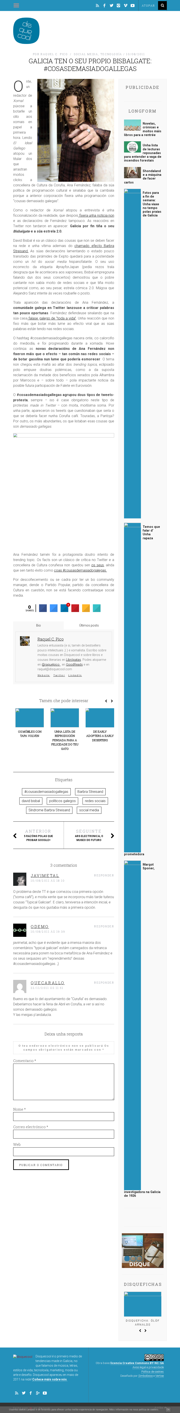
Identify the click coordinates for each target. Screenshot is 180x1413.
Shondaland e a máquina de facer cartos (142, 176)
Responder (104, 875)
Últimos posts (89, 625)
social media (89, 810)
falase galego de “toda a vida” (51, 318)
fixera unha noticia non (96, 215)
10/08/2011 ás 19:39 (48, 931)
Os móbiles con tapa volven (29, 734)
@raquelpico (51, 665)
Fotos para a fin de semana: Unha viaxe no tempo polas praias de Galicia (152, 204)
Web (17, 1144)
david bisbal (31, 801)
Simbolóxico (145, 1375)
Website (44, 675)
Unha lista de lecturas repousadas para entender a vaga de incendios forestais (142, 152)
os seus (97, 565)
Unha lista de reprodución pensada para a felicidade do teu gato (64, 740)
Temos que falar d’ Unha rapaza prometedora (142, 690)
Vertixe (159, 1375)
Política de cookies (152, 1371)
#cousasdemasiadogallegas (46, 792)
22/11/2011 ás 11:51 (47, 988)
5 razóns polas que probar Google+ (38, 835)
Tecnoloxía (111, 54)
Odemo (40, 926)
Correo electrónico (30, 1126)
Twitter (59, 675)
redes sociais (95, 801)
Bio (38, 625)
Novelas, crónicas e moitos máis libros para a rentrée (142, 129)
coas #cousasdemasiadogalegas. (80, 570)
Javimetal (45, 875)
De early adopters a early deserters (100, 736)
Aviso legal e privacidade (148, 1367)
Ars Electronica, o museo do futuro (89, 835)
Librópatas (73, 660)
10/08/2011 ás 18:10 (48, 880)
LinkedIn (75, 675)
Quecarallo (48, 982)
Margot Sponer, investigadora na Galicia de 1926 (142, 1030)
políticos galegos (62, 801)
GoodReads (74, 665)
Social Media (86, 54)
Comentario (24, 1060)
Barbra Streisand (90, 792)
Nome (19, 1109)
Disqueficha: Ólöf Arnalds (143, 1322)
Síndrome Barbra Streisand (49, 810)
